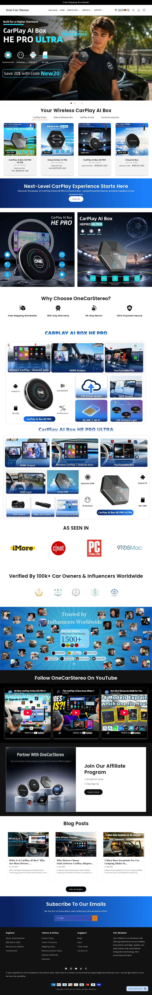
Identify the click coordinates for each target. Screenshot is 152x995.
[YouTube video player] (124, 713)
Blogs (79, 938)
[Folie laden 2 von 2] (75, 103)
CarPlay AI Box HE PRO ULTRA (20, 161)
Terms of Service (49, 942)
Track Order (82, 946)
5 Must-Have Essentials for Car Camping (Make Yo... (122, 862)
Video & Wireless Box (63, 117)
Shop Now (36, 261)
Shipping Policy (48, 946)
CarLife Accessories (110, 117)
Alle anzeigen (76, 889)
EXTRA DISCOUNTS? (135, 989)
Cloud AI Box (131, 160)
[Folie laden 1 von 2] (71, 103)
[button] (123, 10)
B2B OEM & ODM (13, 942)
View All (76, 199)
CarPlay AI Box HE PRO (94, 160)
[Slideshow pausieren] (81, 103)
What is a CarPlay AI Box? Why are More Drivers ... (27, 862)
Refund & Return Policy (52, 951)
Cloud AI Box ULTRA (57, 160)
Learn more (93, 792)
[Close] (145, 989)
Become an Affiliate (15, 946)
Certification (11, 951)
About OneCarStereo (15, 938)
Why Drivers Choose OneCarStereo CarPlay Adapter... (75, 862)
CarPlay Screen (87, 117)
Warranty (46, 959)
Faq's (79, 942)
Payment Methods (50, 955)
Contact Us (82, 951)
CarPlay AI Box (39, 117)
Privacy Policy (48, 938)
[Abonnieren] (94, 918)
